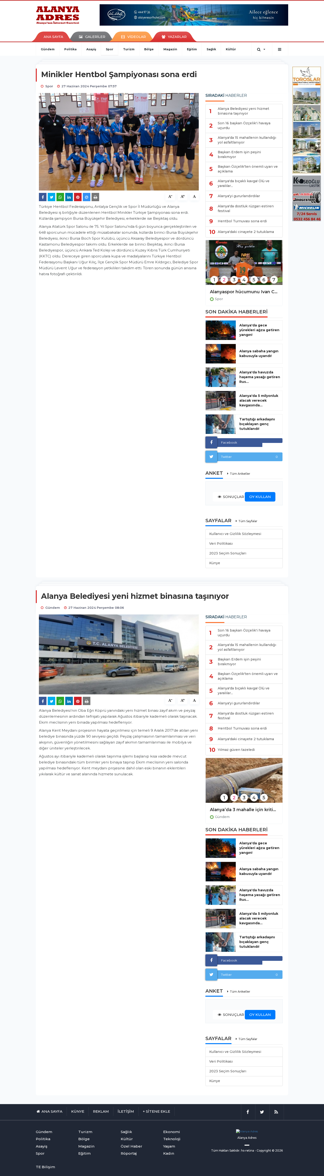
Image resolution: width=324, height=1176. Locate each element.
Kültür (231, 49)
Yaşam (169, 1146)
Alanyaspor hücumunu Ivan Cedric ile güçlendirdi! (244, 291)
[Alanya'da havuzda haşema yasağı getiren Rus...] (221, 377)
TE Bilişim (45, 1167)
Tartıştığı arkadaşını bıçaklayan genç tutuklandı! (257, 424)
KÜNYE (77, 1111)
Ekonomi (171, 1132)
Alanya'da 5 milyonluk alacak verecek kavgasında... (258, 400)
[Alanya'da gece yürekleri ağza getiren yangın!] (221, 330)
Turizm (128, 49)
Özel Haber (131, 1146)
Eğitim (192, 49)
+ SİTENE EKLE (156, 1111)
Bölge (149, 49)
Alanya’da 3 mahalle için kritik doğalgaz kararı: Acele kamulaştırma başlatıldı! (244, 809)
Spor (109, 49)
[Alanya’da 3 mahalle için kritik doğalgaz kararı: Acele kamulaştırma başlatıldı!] (244, 783)
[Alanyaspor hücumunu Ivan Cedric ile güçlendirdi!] (244, 265)
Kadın (168, 1153)
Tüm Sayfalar (247, 521)
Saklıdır (234, 1150)
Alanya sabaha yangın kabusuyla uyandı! (258, 353)
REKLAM (101, 1111)
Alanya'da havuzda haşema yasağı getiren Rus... (259, 377)
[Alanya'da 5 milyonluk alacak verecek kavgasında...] (221, 400)
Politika (70, 49)
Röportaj (129, 1153)
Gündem (48, 49)
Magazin (170, 49)
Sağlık (211, 49)
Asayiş (91, 49)
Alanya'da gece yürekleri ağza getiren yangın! (259, 330)
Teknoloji (172, 1139)
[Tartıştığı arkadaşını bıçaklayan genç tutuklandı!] (221, 424)
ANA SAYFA (53, 37)
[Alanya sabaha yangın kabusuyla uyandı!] (221, 353)
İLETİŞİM (126, 1111)
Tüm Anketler (240, 473)
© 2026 (277, 1150)
